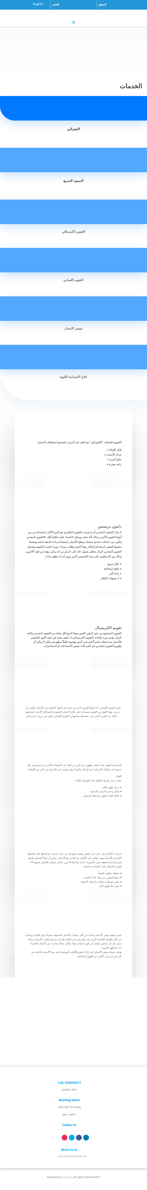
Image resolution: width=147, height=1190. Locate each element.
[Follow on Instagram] (64, 1137)
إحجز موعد (73, 61)
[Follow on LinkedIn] (86, 1137)
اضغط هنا (101, 1025)
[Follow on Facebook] (79, 1137)
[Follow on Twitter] (72, 1137)
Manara (67, 1177)
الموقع (102, 4)
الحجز (55, 4)
